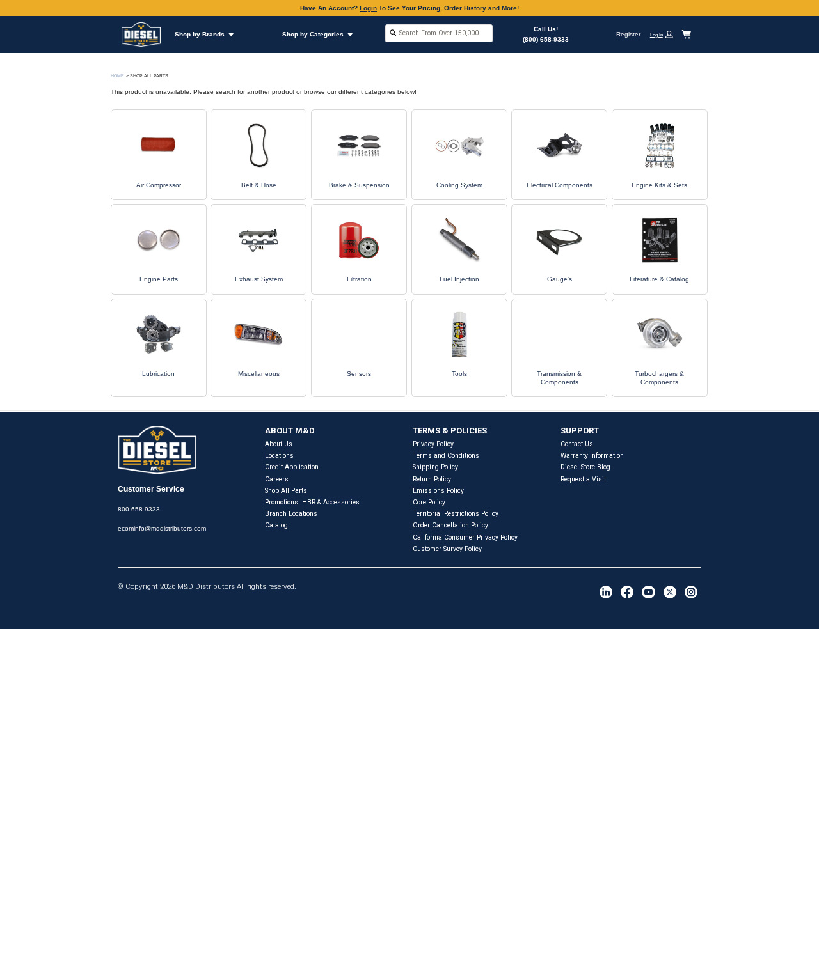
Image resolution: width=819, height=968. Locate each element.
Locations (279, 455)
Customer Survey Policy (447, 549)
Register (628, 34)
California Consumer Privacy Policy (465, 537)
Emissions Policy (438, 491)
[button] (665, 34)
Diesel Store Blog (585, 467)
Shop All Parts (286, 491)
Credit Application (292, 467)
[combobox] (439, 34)
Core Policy (429, 502)
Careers (277, 479)
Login (368, 8)
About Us (278, 444)
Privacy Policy (433, 444)
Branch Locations (291, 514)
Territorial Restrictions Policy (455, 514)
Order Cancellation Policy (450, 525)
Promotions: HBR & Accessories (312, 502)
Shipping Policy (435, 467)
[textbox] (439, 33)
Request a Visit (583, 479)
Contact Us (577, 444)
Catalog (276, 525)
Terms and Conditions (446, 455)
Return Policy (432, 479)
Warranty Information (592, 455)
